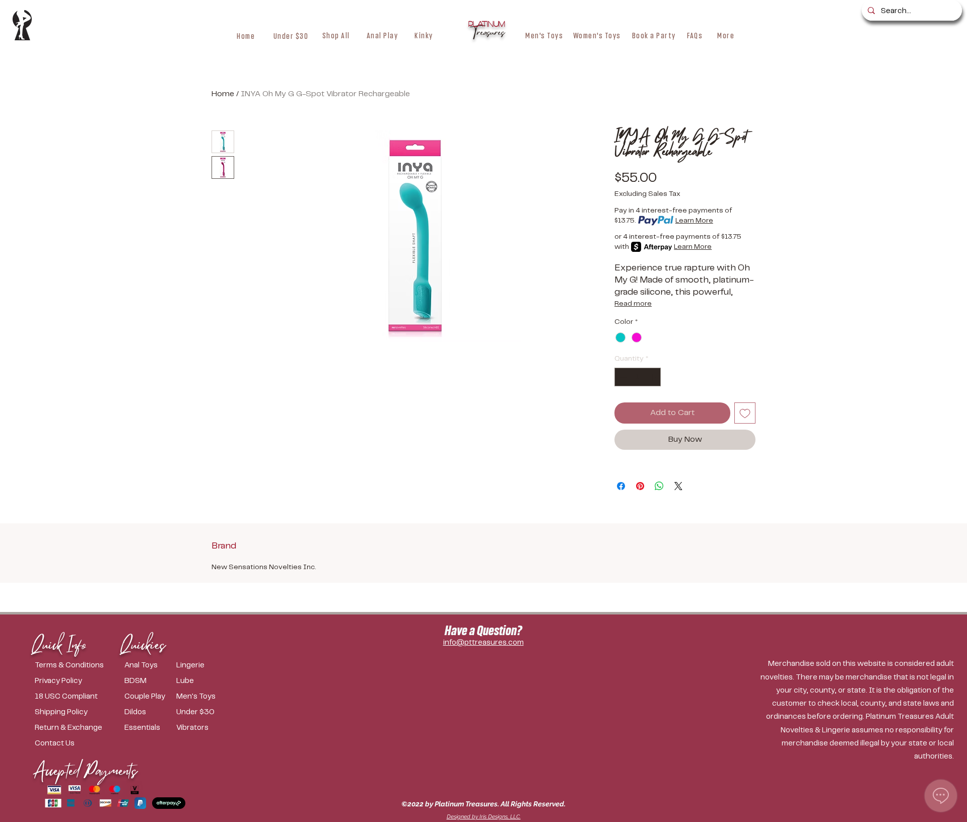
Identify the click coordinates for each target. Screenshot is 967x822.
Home (223, 94)
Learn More (694, 220)
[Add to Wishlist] (744, 413)
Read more (633, 303)
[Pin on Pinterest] (640, 486)
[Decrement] (622, 377)
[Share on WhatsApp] (659, 486)
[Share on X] (678, 486)
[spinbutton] (638, 377)
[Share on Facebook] (621, 486)
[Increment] (653, 377)
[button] (336, 35)
